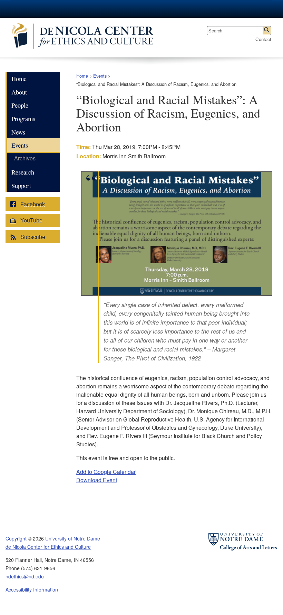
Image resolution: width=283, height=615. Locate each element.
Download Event (96, 480)
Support (21, 185)
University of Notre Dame (72, 538)
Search (267, 30)
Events (100, 75)
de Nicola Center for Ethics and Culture (86, 37)
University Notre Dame (63, 8)
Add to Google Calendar (106, 472)
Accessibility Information (32, 589)
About (19, 92)
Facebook (32, 204)
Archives (25, 158)
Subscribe (32, 237)
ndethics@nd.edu (25, 576)
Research (22, 172)
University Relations (217, 9)
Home (82, 75)
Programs (23, 119)
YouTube (30, 221)
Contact (263, 39)
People (19, 105)
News (18, 132)
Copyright (16, 538)
